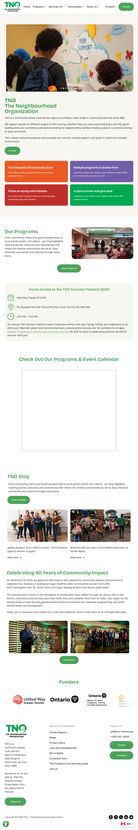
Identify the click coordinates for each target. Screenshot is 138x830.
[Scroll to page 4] (69, 88)
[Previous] (10, 58)
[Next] (128, 58)
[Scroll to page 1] (60, 88)
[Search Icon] (110, 7)
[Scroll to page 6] (74, 88)
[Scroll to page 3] (66, 88)
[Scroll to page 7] (77, 88)
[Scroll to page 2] (63, 88)
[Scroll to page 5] (71, 88)
